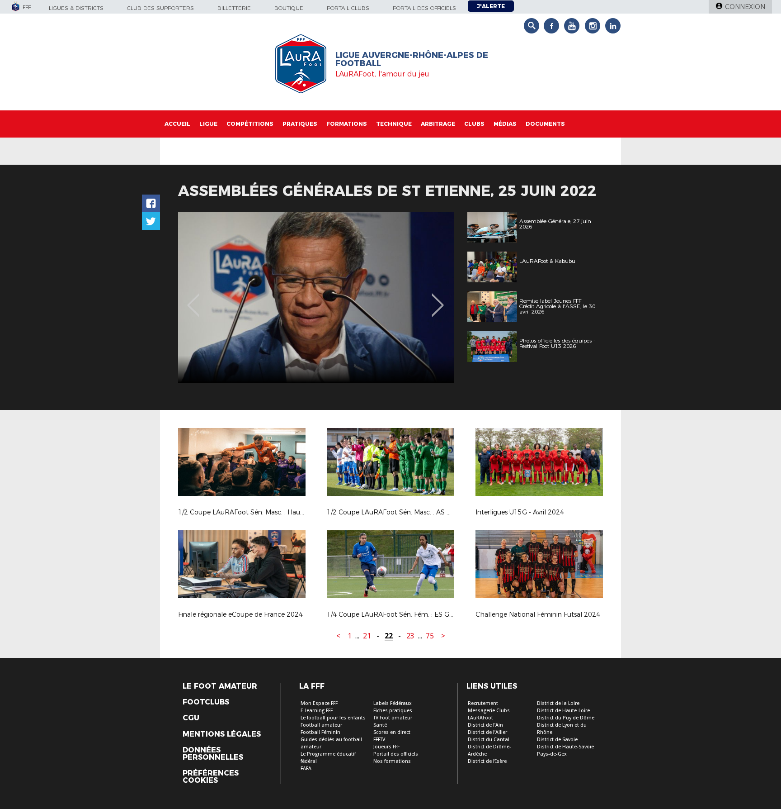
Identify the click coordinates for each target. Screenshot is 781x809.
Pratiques (299, 123)
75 (430, 636)
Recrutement (483, 703)
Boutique (288, 7)
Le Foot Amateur (220, 686)
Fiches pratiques (392, 711)
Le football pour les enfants (333, 718)
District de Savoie (557, 739)
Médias (505, 123)
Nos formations (392, 761)
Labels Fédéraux (392, 703)
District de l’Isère (487, 761)
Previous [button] (193, 298)
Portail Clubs (348, 7)
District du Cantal (488, 739)
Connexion (745, 7)
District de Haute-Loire (563, 711)
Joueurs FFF (386, 747)
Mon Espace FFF (319, 703)
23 (410, 636)
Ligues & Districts (76, 7)
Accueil (177, 123)
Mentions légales (222, 734)
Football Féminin (320, 732)
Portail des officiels (424, 7)
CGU (191, 718)
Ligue (208, 123)
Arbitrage (438, 123)
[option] (316, 297)
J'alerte (491, 6)
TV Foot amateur (392, 718)
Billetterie (234, 7)
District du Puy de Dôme (565, 718)
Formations (346, 123)
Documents (545, 123)
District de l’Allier (487, 732)
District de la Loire (558, 703)
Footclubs (206, 702)
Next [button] (438, 298)
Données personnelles (213, 754)
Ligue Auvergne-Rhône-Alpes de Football (411, 59)
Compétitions (249, 123)
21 (367, 636)
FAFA (306, 768)
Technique (394, 123)
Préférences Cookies (211, 777)
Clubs (474, 123)
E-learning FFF (317, 711)
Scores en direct (391, 732)
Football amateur (321, 725)
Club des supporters (160, 7)
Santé (380, 725)
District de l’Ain (485, 725)
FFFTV (379, 739)
